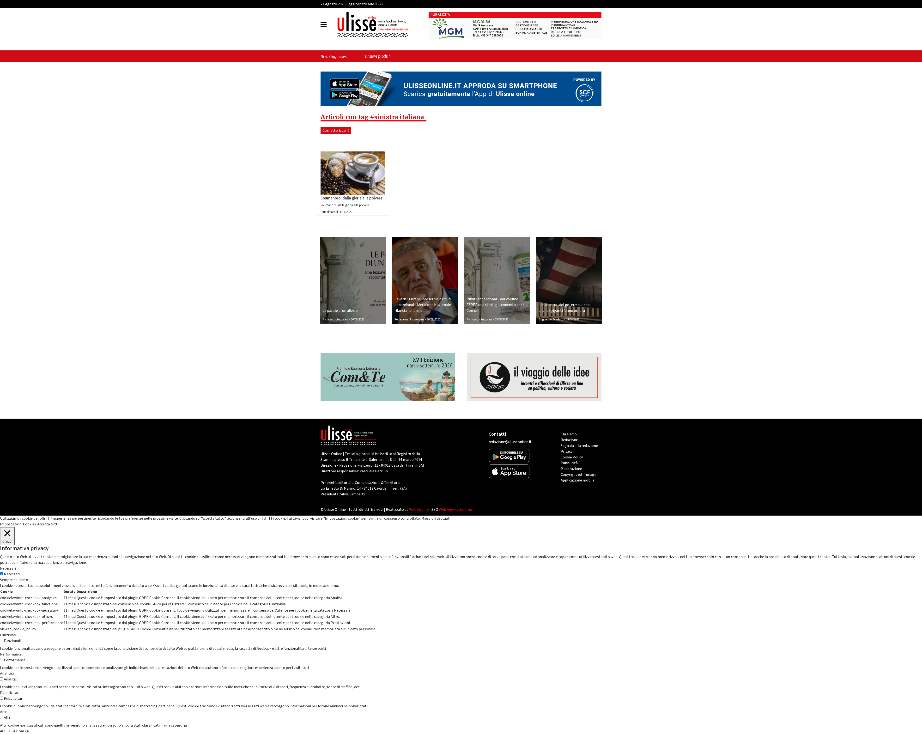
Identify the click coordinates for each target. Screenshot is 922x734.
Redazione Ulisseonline (409, 319)
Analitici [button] (7, 673)
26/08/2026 (357, 319)
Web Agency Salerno (455, 509)
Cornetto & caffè (335, 130)
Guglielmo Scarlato (551, 319)
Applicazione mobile (577, 480)
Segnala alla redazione (579, 445)
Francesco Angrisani (335, 319)
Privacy (566, 451)
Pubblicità (569, 463)
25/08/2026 (501, 319)
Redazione (569, 440)
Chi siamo (569, 434)
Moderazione (571, 468)
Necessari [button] (8, 568)
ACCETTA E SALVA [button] (14, 731)
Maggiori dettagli (435, 518)
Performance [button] (11, 654)
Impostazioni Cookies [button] (18, 524)
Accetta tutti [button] (48, 524)
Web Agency (419, 509)
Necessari (12, 574)
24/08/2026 (572, 319)
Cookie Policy (572, 457)
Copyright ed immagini (579, 474)
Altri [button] (3, 712)
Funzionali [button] (8, 635)
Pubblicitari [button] (9, 692)
